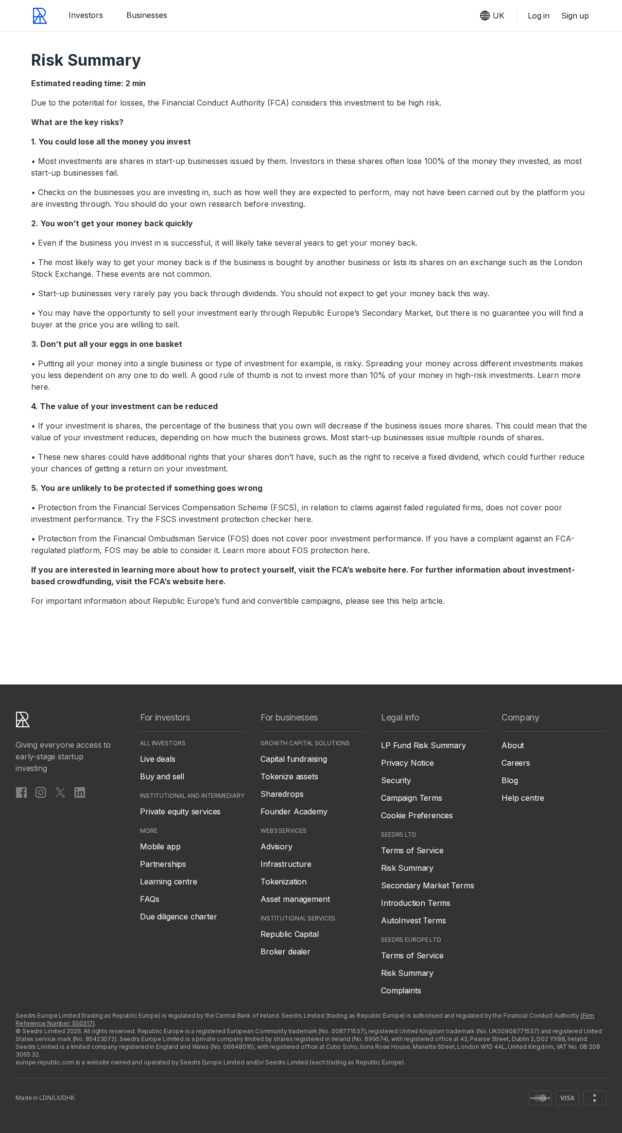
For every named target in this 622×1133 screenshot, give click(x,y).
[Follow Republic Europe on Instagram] (41, 792)
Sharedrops (281, 794)
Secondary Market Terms (427, 885)
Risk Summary (407, 868)
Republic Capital (289, 934)
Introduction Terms (415, 903)
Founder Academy (294, 811)
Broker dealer (285, 951)
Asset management (294, 899)
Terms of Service (412, 850)
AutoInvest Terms (413, 920)
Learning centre (168, 881)
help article (422, 601)
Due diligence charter (178, 916)
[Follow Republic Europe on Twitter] (60, 792)
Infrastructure (285, 864)
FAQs (149, 899)
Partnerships (163, 864)
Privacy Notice (407, 763)
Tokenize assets (289, 776)
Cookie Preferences (417, 815)
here (39, 387)
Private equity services (180, 811)
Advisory (276, 846)
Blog (509, 780)
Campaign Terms (411, 798)
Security (396, 780)
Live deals (157, 759)
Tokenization (283, 881)
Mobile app (160, 846)
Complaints (401, 990)
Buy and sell (162, 776)
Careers (515, 763)
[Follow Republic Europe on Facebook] (21, 792)
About (512, 745)
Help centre (522, 798)
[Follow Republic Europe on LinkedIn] (80, 792)
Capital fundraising (293, 759)
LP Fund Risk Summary (423, 745)
